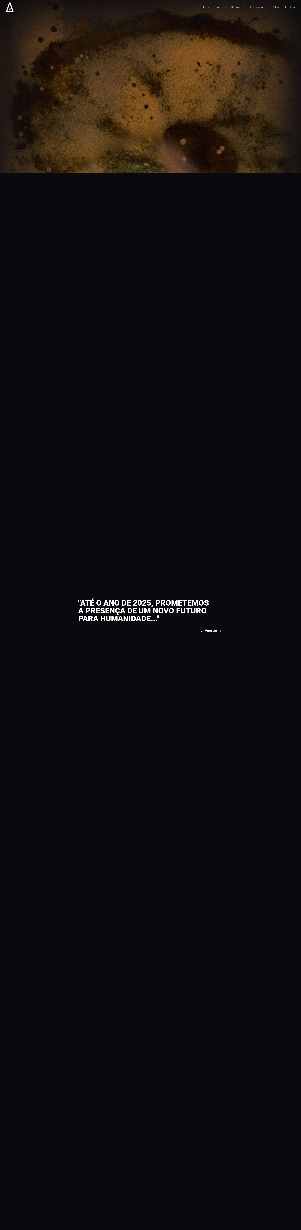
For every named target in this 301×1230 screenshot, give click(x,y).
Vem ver (211, 631)
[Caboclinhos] (9, 7)
